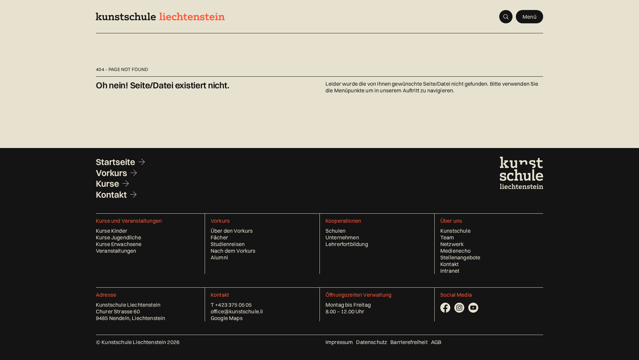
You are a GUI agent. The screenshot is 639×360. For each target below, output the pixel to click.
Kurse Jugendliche (118, 237)
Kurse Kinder (111, 230)
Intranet (449, 270)
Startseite (115, 162)
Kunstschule (455, 230)
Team (447, 237)
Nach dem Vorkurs (233, 250)
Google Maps (227, 318)
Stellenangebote (460, 257)
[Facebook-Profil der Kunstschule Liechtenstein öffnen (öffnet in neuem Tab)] (445, 308)
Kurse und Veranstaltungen (129, 220)
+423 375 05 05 (233, 304)
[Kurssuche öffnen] (506, 16)
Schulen (335, 230)
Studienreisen (228, 244)
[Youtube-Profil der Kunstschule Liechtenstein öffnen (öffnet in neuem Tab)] (473, 308)
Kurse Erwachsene (119, 244)
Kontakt (111, 194)
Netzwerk (452, 244)
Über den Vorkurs (232, 230)
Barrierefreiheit (409, 342)
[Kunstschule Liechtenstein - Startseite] (160, 16)
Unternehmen (342, 237)
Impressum (339, 342)
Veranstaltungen (116, 250)
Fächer (219, 237)
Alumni (219, 257)
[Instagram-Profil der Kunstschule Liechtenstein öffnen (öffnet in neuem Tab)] (459, 308)
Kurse (107, 183)
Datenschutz (371, 342)
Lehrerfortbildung (346, 244)
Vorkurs (111, 173)
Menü (529, 16)
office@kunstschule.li (237, 311)
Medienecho (455, 250)
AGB (436, 342)
